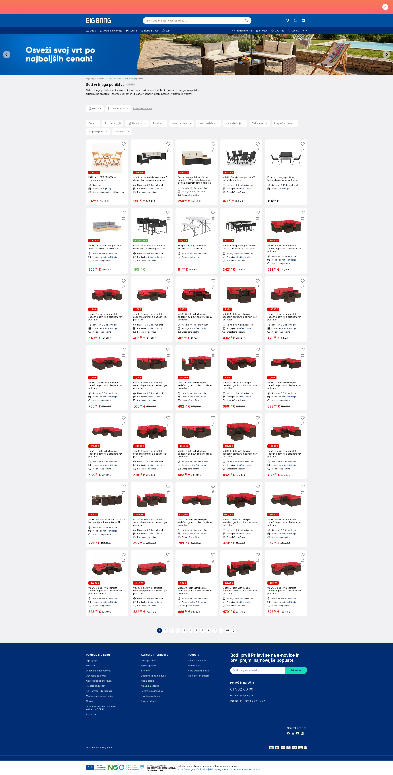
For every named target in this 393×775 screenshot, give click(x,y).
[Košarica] (303, 20)
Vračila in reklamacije (199, 675)
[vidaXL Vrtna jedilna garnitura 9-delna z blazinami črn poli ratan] (241, 240)
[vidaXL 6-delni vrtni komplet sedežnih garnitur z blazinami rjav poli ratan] (196, 309)
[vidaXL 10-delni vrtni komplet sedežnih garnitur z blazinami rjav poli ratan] (107, 377)
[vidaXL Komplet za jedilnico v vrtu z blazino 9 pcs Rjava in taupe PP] (107, 514)
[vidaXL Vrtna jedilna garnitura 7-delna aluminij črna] (241, 172)
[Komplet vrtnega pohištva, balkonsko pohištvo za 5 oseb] (286, 172)
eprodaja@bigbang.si (241, 695)
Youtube (297, 733)
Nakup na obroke (150, 686)
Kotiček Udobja (155, 188)
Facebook (288, 733)
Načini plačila (147, 680)
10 (215, 630)
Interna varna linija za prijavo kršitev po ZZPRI (101, 708)
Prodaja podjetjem (95, 686)
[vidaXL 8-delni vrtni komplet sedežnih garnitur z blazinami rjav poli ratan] (286, 240)
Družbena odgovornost (98, 670)
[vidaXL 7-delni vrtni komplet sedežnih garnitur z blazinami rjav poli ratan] (152, 309)
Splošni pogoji (148, 665)
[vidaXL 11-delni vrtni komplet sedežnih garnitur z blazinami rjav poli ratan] (286, 377)
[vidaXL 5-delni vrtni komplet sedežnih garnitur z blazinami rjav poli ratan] (241, 309)
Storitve (145, 670)
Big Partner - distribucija (99, 691)
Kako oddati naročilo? (199, 670)
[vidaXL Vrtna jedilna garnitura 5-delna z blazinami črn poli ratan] (152, 240)
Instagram (293, 733)
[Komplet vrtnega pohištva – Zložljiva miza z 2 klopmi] (196, 240)
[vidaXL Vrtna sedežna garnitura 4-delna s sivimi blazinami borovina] (107, 240)
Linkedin (302, 733)
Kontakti (90, 665)
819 (227, 630)
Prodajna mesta (149, 660)
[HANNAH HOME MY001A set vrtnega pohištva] (107, 172)
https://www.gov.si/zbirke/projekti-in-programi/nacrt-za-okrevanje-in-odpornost (219, 769)
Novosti (90, 701)
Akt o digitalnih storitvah (99, 680)
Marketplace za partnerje (99, 696)
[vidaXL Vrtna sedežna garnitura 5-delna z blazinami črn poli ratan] (152, 172)
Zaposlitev (91, 714)
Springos (286, 188)
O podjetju (91, 660)
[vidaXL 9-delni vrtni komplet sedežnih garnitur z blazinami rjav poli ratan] (286, 514)
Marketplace (194, 665)
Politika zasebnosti (151, 696)
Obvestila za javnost (96, 675)
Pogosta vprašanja (198, 660)
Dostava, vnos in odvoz (153, 675)
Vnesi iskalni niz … (166, 20)
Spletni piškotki (149, 701)
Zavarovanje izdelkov (152, 691)
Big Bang (107, 188)
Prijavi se (296, 670)
